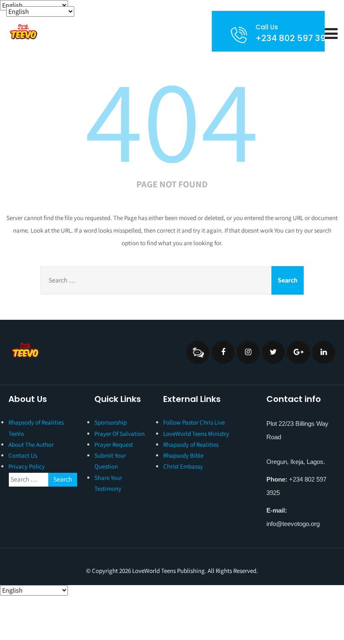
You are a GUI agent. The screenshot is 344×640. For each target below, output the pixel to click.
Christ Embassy (183, 466)
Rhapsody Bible (183, 455)
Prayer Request (113, 444)
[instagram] (248, 352)
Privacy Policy (26, 466)
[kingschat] (197, 352)
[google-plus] (298, 352)
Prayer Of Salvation (119, 434)
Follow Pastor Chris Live (194, 422)
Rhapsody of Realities (191, 444)
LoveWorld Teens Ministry (196, 434)
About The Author (31, 444)
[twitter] (273, 352)
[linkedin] (323, 352)
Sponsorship (110, 422)
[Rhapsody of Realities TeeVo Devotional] (23, 31)
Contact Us (22, 455)
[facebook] (223, 352)
